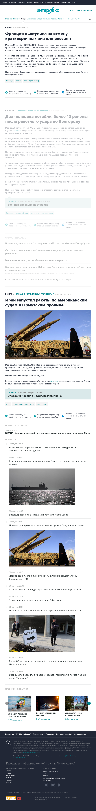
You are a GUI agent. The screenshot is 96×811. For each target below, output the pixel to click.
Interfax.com (38, 3)
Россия (18, 81)
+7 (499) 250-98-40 (69, 756)
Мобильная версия (9, 3)
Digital (59, 19)
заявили (54, 381)
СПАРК (8, 773)
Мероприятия (80, 734)
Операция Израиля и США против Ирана (35, 294)
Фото (80, 19)
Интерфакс (48, 10)
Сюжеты (74, 19)
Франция (9, 81)
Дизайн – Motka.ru (71, 797)
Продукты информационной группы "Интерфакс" (40, 763)
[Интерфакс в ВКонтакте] (51, 785)
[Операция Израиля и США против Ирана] (19, 711)
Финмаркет (65, 3)
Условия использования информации (47, 797)
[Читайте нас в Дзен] (44, 785)
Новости (66, 19)
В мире (23, 19)
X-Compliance (10, 776)
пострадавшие (47, 213)
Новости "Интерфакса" (50, 771)
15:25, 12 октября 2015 (20, 28)
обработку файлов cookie (31, 752)
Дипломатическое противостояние (73, 714)
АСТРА (8, 782)
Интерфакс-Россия (52, 3)
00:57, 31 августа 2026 (63, 294)
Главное (8, 19)
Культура (46, 19)
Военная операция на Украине (33, 110)
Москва (54, 19)
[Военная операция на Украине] (47, 710)
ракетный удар (22, 213)
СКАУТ (8, 778)
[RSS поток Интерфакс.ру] (54, 785)
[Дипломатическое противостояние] (76, 710)
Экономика (31, 19)
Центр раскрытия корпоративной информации (54, 779)
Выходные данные (41, 799)
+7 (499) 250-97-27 (19, 757)
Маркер (8, 780)
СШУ (32, 404)
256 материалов (71, 719)
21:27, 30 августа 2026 (56, 111)
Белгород (10, 213)
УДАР (44, 404)
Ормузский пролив (20, 404)
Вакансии (50, 734)
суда (38, 404)
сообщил (17, 131)
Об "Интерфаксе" (25, 3)
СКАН (45, 774)
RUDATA (45, 776)
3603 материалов (15, 720)
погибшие (35, 213)
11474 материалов (43, 719)
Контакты (9, 734)
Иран (8, 404)
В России (16, 19)
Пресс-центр (38, 734)
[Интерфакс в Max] (58, 785)
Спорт (39, 19)
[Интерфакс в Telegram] (47, 785)
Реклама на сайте (64, 734)
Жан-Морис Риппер (31, 81)
